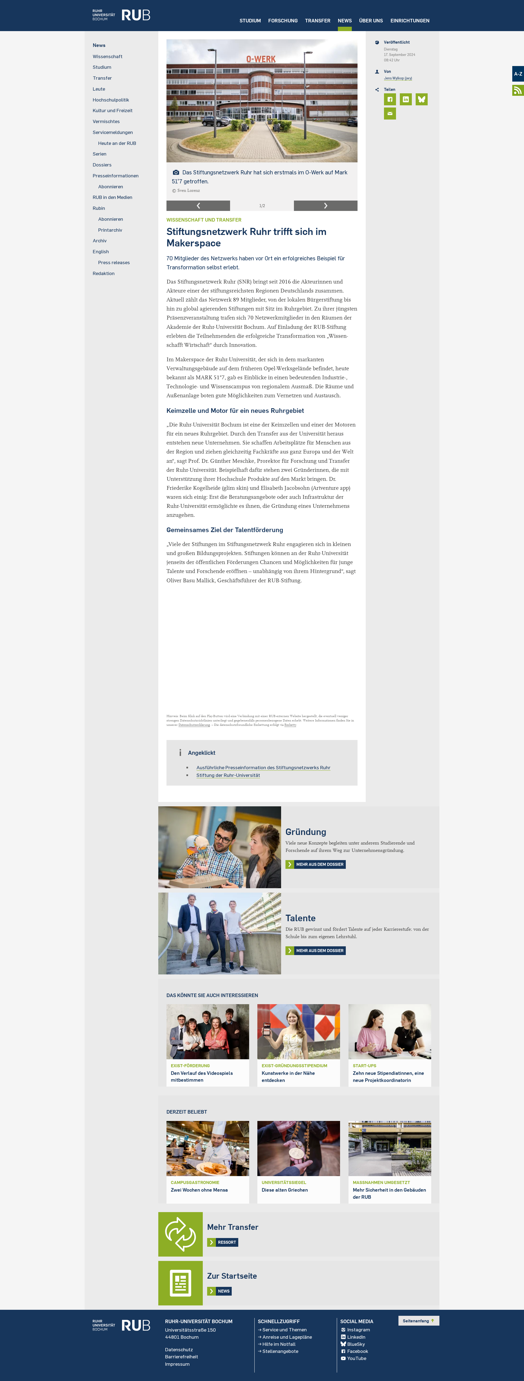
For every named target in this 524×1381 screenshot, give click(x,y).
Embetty (290, 725)
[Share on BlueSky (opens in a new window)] (422, 99)
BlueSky (356, 1344)
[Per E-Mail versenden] (391, 114)
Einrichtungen (410, 20)
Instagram (358, 1330)
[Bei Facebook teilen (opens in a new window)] (391, 99)
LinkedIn (356, 1337)
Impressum (177, 1364)
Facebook (357, 1351)
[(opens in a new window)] (117, 15)
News (345, 20)
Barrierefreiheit (181, 1357)
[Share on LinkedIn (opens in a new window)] (406, 99)
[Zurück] (198, 206)
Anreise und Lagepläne (287, 1337)
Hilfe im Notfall (279, 1344)
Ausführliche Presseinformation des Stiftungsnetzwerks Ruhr (263, 767)
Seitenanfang (419, 1320)
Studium (250, 20)
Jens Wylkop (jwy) (398, 78)
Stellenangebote (280, 1351)
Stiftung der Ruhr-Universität (228, 775)
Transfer (318, 20)
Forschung (283, 20)
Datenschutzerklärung (194, 725)
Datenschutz (179, 1349)
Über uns (371, 20)
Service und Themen (285, 1330)
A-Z (518, 74)
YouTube (356, 1358)
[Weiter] (326, 206)
